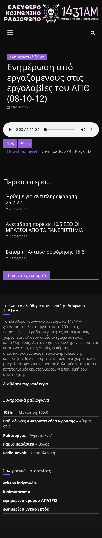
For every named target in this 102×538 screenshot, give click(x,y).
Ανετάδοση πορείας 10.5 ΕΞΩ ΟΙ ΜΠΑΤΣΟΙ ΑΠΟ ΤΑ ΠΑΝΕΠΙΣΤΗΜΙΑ (44, 227)
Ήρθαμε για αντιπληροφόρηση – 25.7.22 (43, 199)
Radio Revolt (15, 452)
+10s (25, 143)
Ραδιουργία (14, 435)
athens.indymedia (20, 483)
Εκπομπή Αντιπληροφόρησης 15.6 (45, 251)
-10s (10, 143)
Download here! (22, 151)
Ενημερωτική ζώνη (27, 57)
